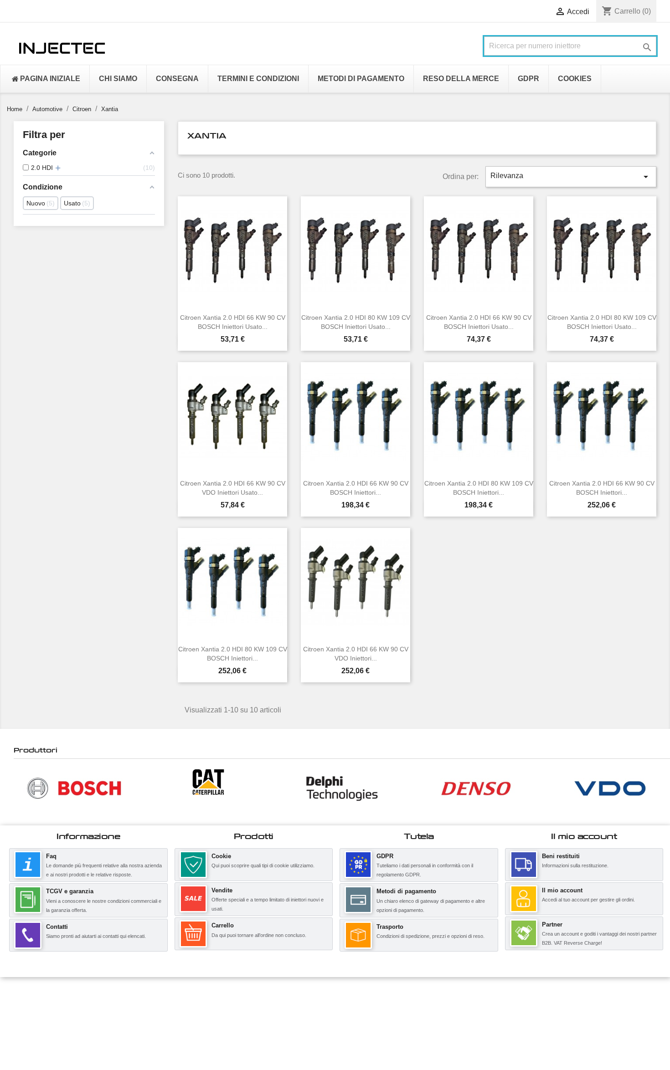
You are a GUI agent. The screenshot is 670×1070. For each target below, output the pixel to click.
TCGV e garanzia (69, 891)
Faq (51, 856)
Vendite (221, 890)
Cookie (221, 856)
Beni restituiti (561, 856)
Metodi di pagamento (406, 891)
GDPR (384, 856)
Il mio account (562, 890)
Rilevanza (570, 176)
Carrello (222, 925)
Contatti (57, 926)
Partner (552, 924)
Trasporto (389, 926)
